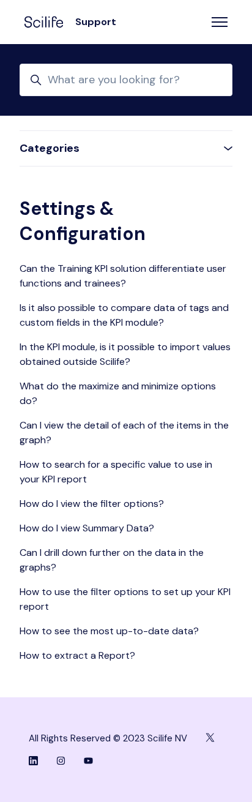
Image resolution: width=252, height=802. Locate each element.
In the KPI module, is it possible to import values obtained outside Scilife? (125, 354)
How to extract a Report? (77, 655)
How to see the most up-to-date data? (109, 630)
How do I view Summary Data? (87, 528)
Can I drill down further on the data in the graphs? (112, 560)
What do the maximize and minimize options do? (118, 393)
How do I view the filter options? (92, 503)
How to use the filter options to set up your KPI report (125, 599)
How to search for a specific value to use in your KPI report (116, 471)
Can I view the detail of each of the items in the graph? (124, 432)
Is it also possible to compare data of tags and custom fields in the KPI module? (124, 315)
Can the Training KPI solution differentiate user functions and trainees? (123, 276)
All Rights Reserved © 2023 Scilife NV (108, 738)
